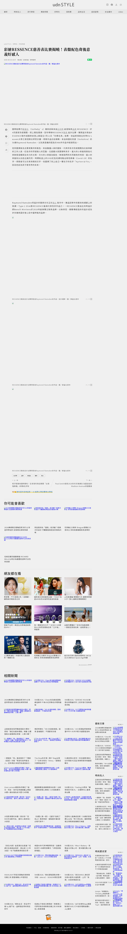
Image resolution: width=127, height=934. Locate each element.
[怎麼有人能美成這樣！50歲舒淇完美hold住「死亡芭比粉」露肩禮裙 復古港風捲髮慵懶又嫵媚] (78, 805)
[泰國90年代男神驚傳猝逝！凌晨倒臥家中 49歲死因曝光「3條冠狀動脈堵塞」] (48, 834)
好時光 (57, 12)
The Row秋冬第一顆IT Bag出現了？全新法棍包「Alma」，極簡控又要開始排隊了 (47, 760)
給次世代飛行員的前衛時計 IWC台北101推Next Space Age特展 (77, 656)
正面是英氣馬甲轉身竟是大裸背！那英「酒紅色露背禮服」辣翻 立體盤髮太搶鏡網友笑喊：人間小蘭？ (17, 731)
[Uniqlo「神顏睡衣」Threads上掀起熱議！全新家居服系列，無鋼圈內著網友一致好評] (118, 893)
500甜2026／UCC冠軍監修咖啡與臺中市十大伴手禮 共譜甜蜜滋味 (78, 730)
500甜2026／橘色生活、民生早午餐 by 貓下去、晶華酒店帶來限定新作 (17, 906)
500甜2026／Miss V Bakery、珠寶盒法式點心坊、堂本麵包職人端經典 (78, 848)
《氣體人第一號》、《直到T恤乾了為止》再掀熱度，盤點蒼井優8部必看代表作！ (47, 819)
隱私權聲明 (67, 927)
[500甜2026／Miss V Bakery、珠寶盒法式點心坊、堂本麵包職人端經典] (78, 834)
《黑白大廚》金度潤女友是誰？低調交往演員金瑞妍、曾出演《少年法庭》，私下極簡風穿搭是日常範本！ (17, 849)
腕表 (36, 475)
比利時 (15, 475)
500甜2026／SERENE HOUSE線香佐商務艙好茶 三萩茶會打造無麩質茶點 (78, 702)
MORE (120, 724)
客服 (39, 927)
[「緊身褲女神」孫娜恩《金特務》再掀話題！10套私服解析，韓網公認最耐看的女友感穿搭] (118, 875)
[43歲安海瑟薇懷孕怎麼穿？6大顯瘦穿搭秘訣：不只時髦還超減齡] (118, 866)
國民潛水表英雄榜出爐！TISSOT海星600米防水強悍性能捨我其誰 (48, 598)
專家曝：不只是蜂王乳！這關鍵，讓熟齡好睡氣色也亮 (17, 598)
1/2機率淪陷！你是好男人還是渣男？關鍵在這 (17, 656)
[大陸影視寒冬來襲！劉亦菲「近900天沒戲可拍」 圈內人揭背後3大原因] (18, 805)
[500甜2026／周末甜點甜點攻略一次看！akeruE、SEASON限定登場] (48, 863)
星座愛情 (94, 12)
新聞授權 (46, 927)
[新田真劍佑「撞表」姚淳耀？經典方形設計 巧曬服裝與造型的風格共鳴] (48, 516)
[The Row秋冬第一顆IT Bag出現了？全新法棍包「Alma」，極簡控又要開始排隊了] (48, 747)
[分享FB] (6, 129)
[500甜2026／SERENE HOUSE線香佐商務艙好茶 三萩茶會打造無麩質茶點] (78, 688)
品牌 (22, 475)
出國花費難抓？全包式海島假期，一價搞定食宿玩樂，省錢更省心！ (77, 626)
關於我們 (90, 927)
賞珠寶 (68, 12)
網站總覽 (98, 927)
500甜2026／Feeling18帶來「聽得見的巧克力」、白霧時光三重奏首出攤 (78, 789)
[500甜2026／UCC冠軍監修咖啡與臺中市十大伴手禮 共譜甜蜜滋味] (78, 718)
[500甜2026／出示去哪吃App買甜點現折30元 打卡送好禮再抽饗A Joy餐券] (78, 893)
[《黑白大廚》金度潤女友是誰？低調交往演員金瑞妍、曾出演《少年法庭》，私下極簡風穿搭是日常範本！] (18, 834)
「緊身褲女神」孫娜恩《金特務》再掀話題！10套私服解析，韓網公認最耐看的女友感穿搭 (103, 876)
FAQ (35, 927)
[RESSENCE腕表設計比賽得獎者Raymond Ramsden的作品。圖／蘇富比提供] (48, 92)
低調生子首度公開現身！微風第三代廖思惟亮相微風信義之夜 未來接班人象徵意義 (47, 906)
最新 (6, 12)
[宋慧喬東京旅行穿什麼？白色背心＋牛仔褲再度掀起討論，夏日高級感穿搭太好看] (118, 857)
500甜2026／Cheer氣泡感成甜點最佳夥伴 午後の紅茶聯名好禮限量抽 (47, 702)
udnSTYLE (7, 44)
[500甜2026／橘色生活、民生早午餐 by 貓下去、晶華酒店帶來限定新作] (18, 893)
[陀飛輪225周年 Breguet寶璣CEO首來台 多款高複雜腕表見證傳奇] (78, 516)
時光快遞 (22, 44)
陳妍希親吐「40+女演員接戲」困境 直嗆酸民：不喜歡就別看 (47, 730)
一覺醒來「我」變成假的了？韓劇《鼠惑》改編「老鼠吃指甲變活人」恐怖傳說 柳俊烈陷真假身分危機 (17, 762)
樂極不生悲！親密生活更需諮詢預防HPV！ (17, 626)
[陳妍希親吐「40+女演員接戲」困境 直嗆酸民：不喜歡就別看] (48, 718)
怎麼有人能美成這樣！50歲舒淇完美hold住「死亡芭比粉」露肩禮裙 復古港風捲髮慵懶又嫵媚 (78, 819)
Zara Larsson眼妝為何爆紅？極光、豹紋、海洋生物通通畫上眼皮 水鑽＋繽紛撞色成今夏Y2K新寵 (17, 789)
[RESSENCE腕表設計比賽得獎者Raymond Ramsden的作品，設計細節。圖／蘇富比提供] (52, 257)
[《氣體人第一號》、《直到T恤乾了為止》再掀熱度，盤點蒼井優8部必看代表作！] (48, 805)
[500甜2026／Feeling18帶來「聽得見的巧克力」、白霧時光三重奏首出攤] (78, 776)
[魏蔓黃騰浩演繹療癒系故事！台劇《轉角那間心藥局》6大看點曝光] (48, 776)
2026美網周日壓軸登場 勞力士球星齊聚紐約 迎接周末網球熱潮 (17, 528)
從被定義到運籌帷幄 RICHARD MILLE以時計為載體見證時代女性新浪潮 (17, 559)
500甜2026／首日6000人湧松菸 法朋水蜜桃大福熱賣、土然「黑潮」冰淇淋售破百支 (77, 877)
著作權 (60, 927)
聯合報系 (76, 927)
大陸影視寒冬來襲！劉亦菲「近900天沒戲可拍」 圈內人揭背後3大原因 (17, 819)
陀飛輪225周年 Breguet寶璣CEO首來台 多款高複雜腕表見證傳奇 (78, 528)
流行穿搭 (30, 12)
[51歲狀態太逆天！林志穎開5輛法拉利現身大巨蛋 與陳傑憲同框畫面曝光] (78, 747)
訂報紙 (83, 927)
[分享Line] (6, 136)
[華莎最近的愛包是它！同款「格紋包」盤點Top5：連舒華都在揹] (118, 902)
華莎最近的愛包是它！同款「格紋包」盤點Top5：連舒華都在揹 (103, 902)
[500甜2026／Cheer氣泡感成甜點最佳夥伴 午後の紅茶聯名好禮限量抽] (48, 688)
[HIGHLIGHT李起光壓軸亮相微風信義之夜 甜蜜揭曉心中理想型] (18, 863)
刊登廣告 (29, 927)
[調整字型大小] (6, 150)
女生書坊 (108, 12)
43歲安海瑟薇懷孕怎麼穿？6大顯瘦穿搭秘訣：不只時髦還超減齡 (103, 866)
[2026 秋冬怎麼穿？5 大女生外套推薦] (118, 884)
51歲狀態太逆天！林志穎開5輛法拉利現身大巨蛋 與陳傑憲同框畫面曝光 (78, 760)
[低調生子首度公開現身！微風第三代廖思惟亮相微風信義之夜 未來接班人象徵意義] (48, 893)
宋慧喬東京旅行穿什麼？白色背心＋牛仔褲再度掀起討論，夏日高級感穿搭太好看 (103, 858)
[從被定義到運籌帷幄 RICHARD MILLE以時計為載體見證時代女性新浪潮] (18, 545)
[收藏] (6, 143)
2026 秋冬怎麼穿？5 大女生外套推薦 (103, 883)
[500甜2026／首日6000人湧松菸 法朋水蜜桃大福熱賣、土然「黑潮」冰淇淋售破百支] (78, 863)
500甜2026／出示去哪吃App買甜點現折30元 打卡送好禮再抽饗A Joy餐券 (78, 906)
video (120, 12)
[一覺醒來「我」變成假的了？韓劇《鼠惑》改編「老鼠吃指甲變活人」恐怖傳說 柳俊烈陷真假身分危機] (18, 747)
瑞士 (42, 475)
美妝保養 (44, 12)
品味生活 (81, 12)
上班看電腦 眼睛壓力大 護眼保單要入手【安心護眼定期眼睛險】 (78, 598)
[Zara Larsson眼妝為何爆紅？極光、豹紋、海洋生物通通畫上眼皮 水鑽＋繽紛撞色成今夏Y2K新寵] (18, 776)
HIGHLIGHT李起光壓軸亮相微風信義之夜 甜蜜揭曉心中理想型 (17, 875)
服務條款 (54, 927)
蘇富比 (29, 475)
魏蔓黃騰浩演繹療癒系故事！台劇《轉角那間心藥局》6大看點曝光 (47, 788)
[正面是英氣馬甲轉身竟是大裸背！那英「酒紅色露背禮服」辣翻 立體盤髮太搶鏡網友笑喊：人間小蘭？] (18, 718)
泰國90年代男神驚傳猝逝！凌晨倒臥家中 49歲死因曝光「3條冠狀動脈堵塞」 (47, 848)
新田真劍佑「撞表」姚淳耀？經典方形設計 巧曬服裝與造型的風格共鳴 (47, 530)
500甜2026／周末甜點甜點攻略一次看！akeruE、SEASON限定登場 (47, 875)
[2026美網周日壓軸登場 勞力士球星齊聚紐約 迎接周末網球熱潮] (18, 516)
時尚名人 (17, 12)
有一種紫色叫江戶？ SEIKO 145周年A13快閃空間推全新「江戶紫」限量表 (47, 627)
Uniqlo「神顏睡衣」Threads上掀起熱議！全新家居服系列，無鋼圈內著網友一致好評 (103, 894)
